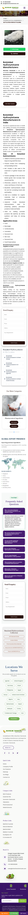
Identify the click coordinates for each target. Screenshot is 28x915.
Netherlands (10, 704)
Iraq (18, 699)
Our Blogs (6, 774)
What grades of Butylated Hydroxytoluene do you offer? (11, 569)
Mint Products (7, 794)
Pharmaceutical (7, 805)
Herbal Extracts (7, 807)
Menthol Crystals (8, 824)
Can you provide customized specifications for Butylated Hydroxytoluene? (11, 542)
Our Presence (7, 769)
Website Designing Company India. (17, 910)
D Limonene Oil (7, 837)
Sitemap (5, 772)
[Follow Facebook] (4, 753)
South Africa (6, 481)
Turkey (19, 708)
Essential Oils (7, 797)
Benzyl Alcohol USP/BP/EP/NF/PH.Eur (14, 647)
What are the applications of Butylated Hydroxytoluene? (13, 576)
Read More (14, 718)
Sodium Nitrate (14, 640)
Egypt (19, 690)
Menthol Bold (7, 829)
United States (6, 477)
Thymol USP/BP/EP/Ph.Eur (14, 651)
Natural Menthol (7, 826)
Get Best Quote (9, 104)
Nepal (20, 704)
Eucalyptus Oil (7, 834)
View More (14, 426)
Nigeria (11, 699)
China (4, 476)
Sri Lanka (5, 479)
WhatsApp (15, 913)
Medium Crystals (8, 832)
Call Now (15, 54)
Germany (10, 685)
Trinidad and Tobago (11, 713)
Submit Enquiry (14, 342)
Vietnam (5, 483)
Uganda (7, 681)
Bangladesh (6, 485)
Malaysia (9, 708)
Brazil (19, 685)
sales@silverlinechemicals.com (10, 3)
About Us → (8, 747)
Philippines (10, 690)
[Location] (5, 857)
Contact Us (6, 777)
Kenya (5, 695)
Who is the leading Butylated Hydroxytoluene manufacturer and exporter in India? (12, 511)
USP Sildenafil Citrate (14, 636)
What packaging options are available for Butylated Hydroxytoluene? (13, 563)
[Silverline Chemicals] (10, 8)
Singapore (5, 474)
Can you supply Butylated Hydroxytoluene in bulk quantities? (13, 556)
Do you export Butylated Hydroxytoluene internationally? (12, 549)
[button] (24, 413)
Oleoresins (6, 802)
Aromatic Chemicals (9, 799)
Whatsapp (15, 49)
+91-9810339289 (6, 2)
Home (5, 18)
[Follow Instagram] (9, 753)
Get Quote (14, 422)
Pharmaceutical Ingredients (12, 20)
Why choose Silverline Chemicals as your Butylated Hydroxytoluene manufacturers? (13, 534)
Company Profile (8, 766)
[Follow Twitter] (13, 753)
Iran (22, 713)
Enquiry (24, 913)
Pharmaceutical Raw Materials (14, 644)
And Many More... (7, 487)
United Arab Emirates (18, 695)
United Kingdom (18, 681)
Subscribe (22, 900)
